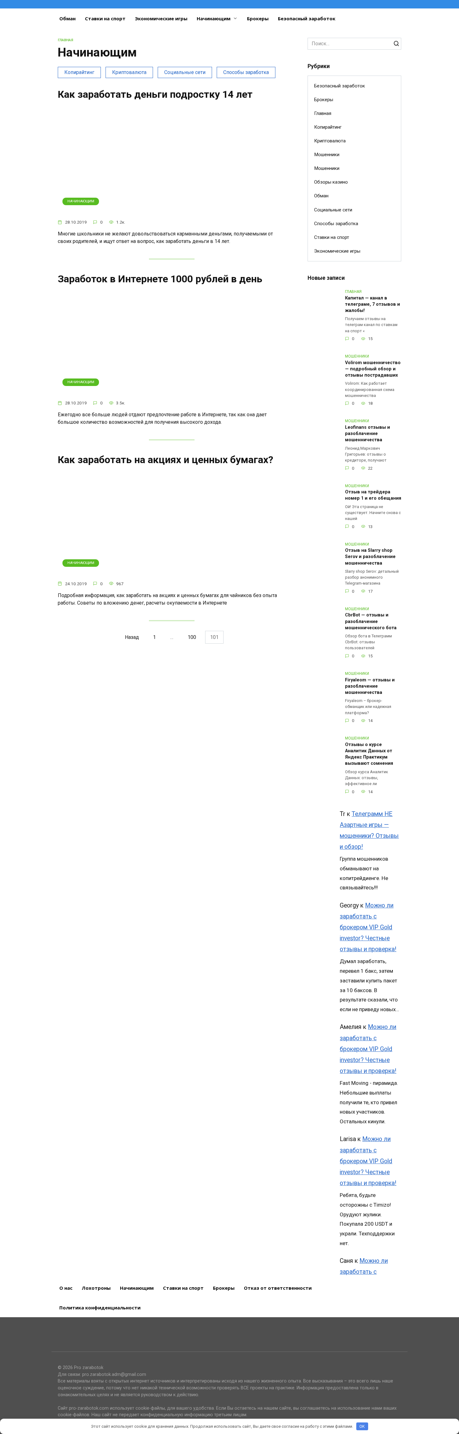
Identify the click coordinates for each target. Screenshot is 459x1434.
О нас (65, 1288)
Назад (132, 637)
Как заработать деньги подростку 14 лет (155, 94)
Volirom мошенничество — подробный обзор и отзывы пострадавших (373, 369)
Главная (322, 113)
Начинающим (213, 18)
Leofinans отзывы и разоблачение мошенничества (367, 434)
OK (362, 1426)
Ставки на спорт (105, 18)
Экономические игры (161, 18)
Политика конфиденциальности (100, 1307)
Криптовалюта (129, 72)
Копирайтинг (79, 72)
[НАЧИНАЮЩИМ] (172, 210)
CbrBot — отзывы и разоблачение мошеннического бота (371, 621)
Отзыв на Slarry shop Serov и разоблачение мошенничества (370, 557)
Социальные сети (184, 72)
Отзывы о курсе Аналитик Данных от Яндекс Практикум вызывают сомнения (369, 754)
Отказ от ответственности (278, 1288)
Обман (67, 18)
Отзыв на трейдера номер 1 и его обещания (373, 495)
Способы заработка (246, 72)
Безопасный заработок (306, 18)
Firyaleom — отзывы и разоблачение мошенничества (370, 686)
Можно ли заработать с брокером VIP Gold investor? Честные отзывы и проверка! (368, 927)
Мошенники (326, 154)
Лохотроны (96, 1288)
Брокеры (258, 18)
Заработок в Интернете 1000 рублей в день (160, 279)
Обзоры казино (331, 182)
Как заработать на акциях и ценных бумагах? (165, 460)
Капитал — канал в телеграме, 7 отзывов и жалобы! (372, 304)
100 (192, 637)
